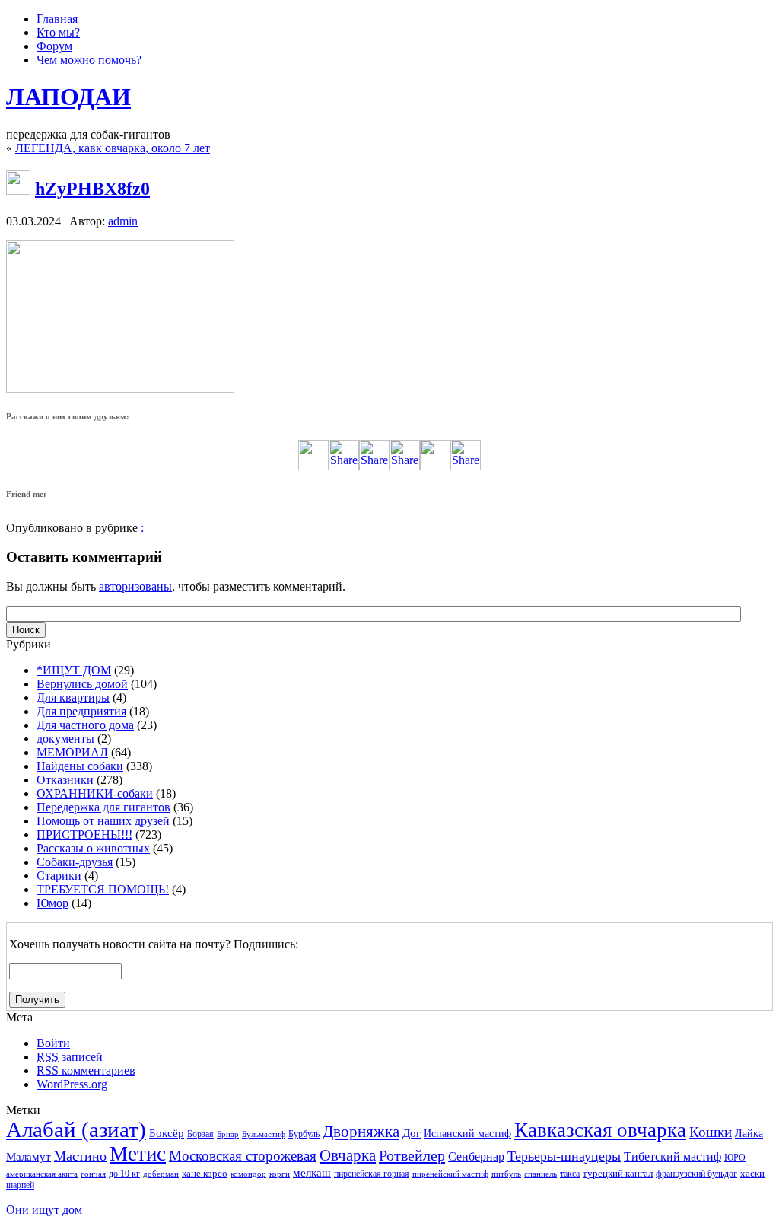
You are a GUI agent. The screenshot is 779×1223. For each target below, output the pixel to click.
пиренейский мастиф (450, 1174)
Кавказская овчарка (600, 1130)
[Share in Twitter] (313, 466)
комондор (248, 1174)
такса (570, 1173)
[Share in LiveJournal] (435, 466)
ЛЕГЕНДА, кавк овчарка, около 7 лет (112, 148)
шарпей (20, 1185)
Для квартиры (73, 697)
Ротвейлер (412, 1155)
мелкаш (312, 1172)
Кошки (710, 1132)
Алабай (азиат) (76, 1129)
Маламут (28, 1157)
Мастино (80, 1156)
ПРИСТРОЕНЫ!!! (84, 834)
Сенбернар (476, 1156)
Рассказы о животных (93, 848)
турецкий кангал (618, 1173)
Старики (59, 875)
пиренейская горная (371, 1173)
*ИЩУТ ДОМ (74, 670)
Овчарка (348, 1155)
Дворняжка (361, 1132)
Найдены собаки (80, 766)
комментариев (86, 1070)
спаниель (540, 1174)
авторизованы (135, 586)
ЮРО (735, 1157)
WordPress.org (72, 1084)
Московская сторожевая (242, 1156)
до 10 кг (124, 1173)
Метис (138, 1153)
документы (65, 738)
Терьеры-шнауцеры (564, 1156)
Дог (411, 1133)
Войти (53, 1043)
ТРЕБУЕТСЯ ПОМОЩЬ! (103, 889)
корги (279, 1174)
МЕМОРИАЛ (72, 752)
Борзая (200, 1134)
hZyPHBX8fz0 (92, 189)
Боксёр (166, 1132)
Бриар (228, 1134)
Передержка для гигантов (103, 807)
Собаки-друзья (75, 861)
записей (70, 1056)
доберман (161, 1174)
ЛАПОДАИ (68, 96)
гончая (93, 1174)
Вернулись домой (82, 683)
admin (123, 221)
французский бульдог (696, 1173)
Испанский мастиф (467, 1133)
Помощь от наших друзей (103, 820)
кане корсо (204, 1173)
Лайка (749, 1133)
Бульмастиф (263, 1134)
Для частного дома (85, 724)
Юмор (52, 903)
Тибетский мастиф (672, 1156)
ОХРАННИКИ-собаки (95, 793)
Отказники (65, 779)
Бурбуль (304, 1134)
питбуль (506, 1174)
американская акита (42, 1174)
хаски (752, 1173)
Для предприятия (81, 711)
